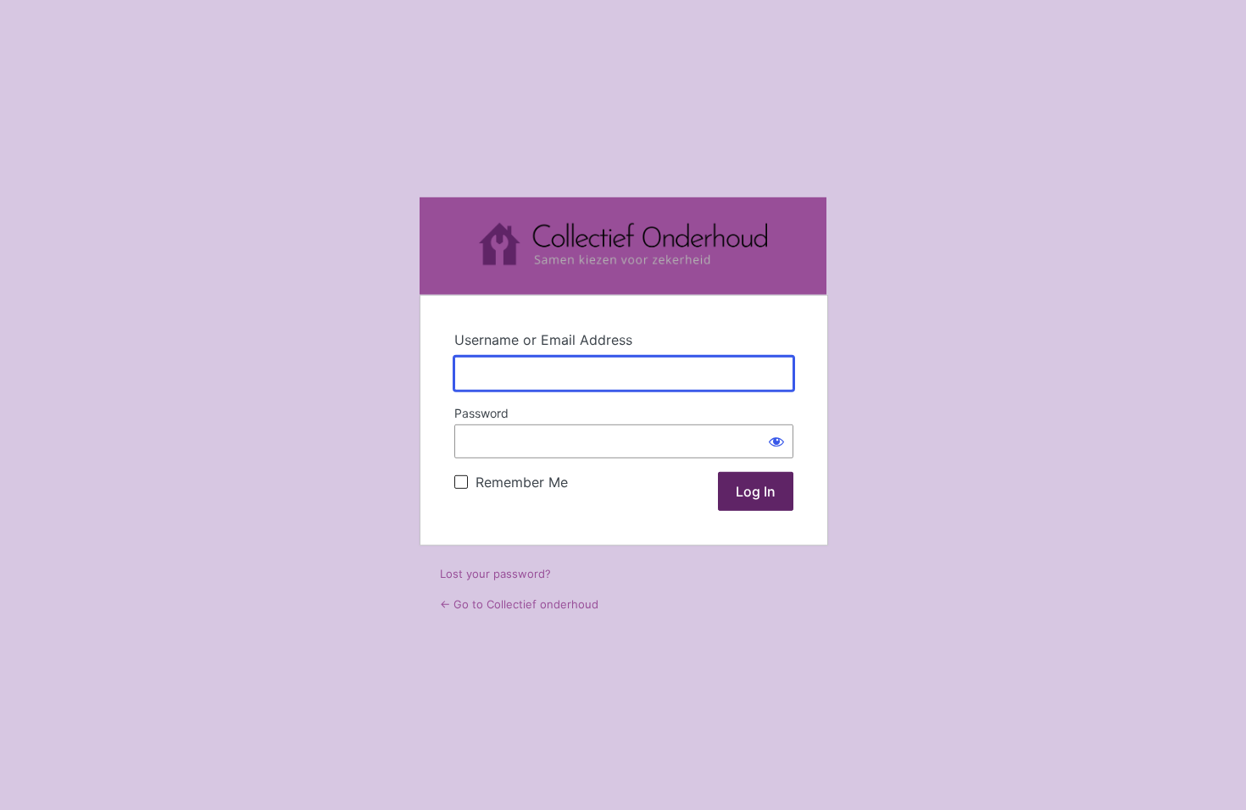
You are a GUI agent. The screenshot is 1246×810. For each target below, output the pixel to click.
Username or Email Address (543, 339)
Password (481, 413)
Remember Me (522, 482)
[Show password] (776, 441)
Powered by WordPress (623, 246)
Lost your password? (495, 573)
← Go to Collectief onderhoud (519, 604)
